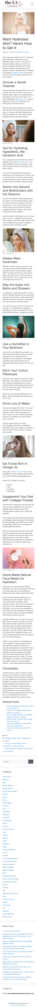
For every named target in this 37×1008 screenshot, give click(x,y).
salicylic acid (22, 99)
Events (5, 823)
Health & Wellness (9, 850)
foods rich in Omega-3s (20, 472)
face (18, 738)
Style (4, 896)
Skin (6, 735)
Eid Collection (7, 820)
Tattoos (5, 902)
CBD (4, 809)
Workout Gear (7, 917)
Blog (4, 782)
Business (6, 806)
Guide (5, 841)
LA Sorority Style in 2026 (11, 931)
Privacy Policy (14, 1005)
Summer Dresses (8, 899)
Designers (6, 814)
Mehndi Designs (8, 867)
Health (5, 847)
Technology (6, 905)
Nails (4, 873)
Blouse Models (8, 788)
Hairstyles (6, 844)
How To (5, 852)
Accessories (7, 777)
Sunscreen (6, 741)
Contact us (23, 1005)
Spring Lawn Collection (10, 893)
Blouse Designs (8, 785)
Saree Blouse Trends (10, 882)
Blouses (5, 794)
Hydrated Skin (26, 738)
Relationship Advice (9, 876)
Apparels (6, 779)
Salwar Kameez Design (10, 879)
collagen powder (18, 73)
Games (5, 835)
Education (6, 817)
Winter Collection (8, 914)
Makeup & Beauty (9, 864)
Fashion (5, 826)
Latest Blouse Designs (10, 858)
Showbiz (6, 888)
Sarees (5, 885)
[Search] (30, 762)
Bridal (5, 800)
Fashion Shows (8, 829)
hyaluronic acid (23, 162)
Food (4, 832)
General (5, 838)
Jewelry (5, 855)
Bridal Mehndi (7, 803)
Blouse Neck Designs (10, 791)
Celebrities (6, 812)
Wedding (6, 911)
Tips (4, 908)
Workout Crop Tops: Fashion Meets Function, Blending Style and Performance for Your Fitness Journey (18, 936)
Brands (5, 797)
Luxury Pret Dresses (10, 861)
